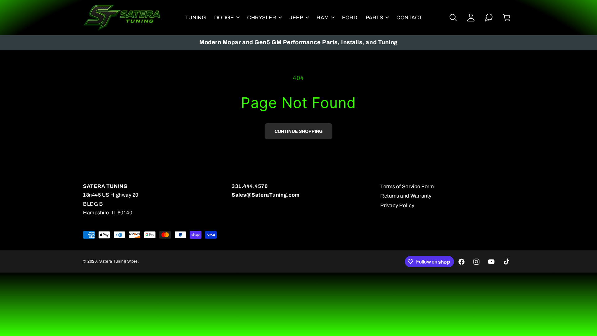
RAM (323, 17)
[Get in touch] (488, 17)
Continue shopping (298, 131)
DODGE (224, 17)
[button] (226, 17)
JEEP (296, 17)
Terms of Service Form (407, 186)
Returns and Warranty (406, 195)
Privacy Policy (397, 205)
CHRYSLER (261, 17)
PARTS (374, 17)
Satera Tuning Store (118, 261)
